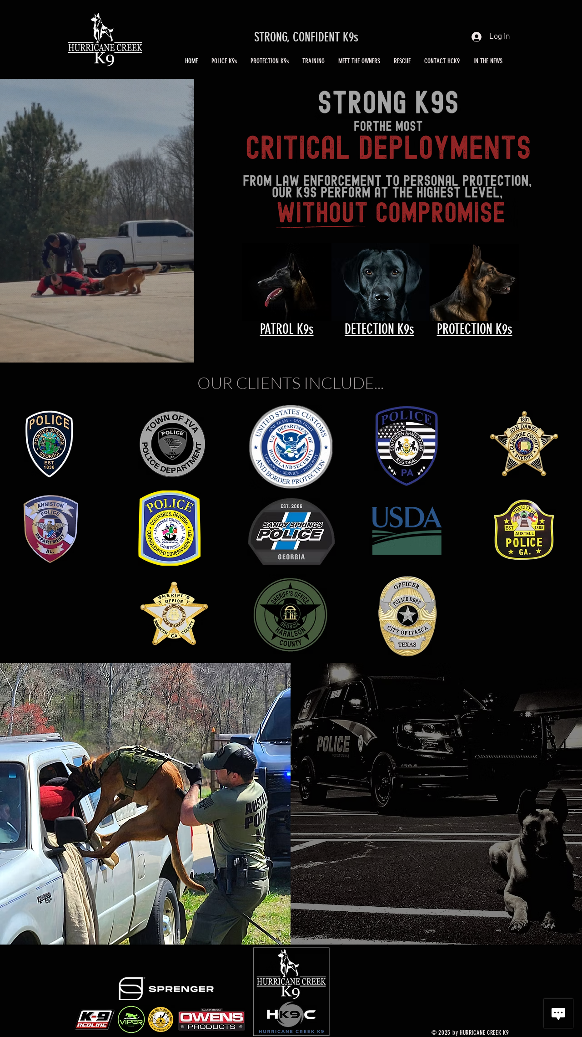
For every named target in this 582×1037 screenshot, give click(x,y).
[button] (224, 61)
